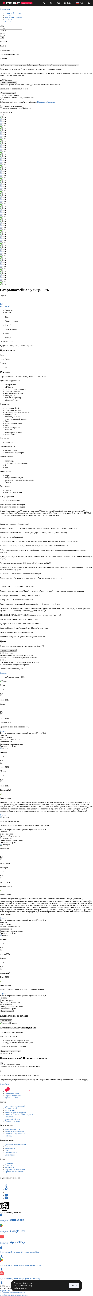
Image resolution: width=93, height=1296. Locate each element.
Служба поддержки (13, 1096)
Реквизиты (9, 1167)
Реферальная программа (15, 1169)
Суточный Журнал (12, 1119)
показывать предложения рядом (16, 665)
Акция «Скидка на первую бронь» (19, 1115)
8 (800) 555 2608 (11, 1098)
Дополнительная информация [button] (12, 505)
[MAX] (6, 1189)
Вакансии (9, 1165)
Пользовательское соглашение (12, 1293)
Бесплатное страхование (15, 1134)
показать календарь (8, 650)
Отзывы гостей (11, 1108)
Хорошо (74, 1285)
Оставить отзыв (7, 1011)
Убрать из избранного (46, 102)
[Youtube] (6, 1195)
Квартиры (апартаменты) (15, 1144)
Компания (9, 1163)
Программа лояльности (14, 1172)
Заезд (2, 26)
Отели (7, 1146)
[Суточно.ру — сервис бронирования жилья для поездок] (11, 3)
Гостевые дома (11, 1153)
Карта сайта (5, 1290)
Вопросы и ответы (12, 1121)
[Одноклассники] (6, 1186)
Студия (3, 731)
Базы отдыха (10, 1155)
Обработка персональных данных (14, 1295)
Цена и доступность (8, 82)
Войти (69, 3)
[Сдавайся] (43, 3)
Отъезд (3, 30)
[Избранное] (58, 3)
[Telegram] (6, 1183)
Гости (2, 35)
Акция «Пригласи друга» (15, 1112)
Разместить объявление (14, 1131)
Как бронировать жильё (15, 1106)
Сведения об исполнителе (10, 1051)
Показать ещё (6, 1021)
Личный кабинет (12, 1093)
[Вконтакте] (6, 1192)
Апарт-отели (10, 1148)
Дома (7, 1150)
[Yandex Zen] (6, 1199)
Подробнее (4, 1084)
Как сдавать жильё (12, 1129)
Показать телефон (8, 93)
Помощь (8, 1136)
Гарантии (9, 1117)
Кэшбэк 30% (10, 1110)
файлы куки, (28, 1283)
